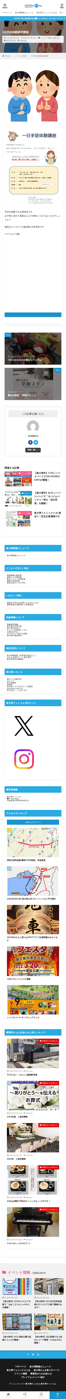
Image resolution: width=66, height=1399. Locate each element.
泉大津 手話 (11, 40)
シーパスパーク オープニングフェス (23, 1017)
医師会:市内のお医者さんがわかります (23, 603)
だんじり (10, 681)
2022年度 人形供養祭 (17, 1116)
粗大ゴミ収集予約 (14, 679)
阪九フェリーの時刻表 (16, 579)
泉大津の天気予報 (14, 626)
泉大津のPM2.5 (13, 628)
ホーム (8, 1397)
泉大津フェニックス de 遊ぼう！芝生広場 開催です (47, 514)
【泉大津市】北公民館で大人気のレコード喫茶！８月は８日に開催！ (48, 1339)
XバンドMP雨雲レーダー (17, 630)
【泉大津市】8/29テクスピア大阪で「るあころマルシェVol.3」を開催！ (16, 1304)
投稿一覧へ (32, 450)
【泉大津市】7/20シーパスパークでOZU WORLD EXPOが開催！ (47, 476)
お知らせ (56, 38)
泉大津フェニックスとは (47, 12)
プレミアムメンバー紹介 (33, 1377)
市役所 (9, 684)
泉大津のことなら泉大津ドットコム (40, 1384)
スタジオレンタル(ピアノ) (18, 1243)
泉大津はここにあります (17, 690)
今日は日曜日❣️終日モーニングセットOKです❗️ (29, 1201)
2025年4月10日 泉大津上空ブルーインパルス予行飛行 (31, 899)
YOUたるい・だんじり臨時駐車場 (22, 1074)
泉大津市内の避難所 (15, 659)
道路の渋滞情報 (13, 581)
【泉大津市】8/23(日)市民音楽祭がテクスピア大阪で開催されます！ (48, 1304)
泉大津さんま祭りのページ (46, 1370)
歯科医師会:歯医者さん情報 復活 (20, 604)
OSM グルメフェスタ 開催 (19, 979)
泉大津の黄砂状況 (14, 635)
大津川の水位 (12, 632)
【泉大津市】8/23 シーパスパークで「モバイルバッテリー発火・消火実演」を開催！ (47, 498)
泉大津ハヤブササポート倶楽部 (20, 686)
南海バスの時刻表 (14, 577)
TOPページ (7, 12)
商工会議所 (11, 683)
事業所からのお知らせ (50, 1041)
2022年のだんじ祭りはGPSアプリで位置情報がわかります (32, 939)
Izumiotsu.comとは (15, 688)
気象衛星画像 (12, 624)
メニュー (41, 1397)
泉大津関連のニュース (24, 12)
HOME (8, 56)
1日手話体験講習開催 (40, 56)
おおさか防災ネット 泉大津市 (19, 657)
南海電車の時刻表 (14, 575)
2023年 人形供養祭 (16, 1159)
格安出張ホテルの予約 (16, 583)
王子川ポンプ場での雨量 (17, 633)
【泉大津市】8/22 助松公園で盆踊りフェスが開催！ (16, 1338)
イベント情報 (46, 38)
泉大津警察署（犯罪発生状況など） (21, 655)
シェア (24, 1397)
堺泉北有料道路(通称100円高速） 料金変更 (26, 860)
